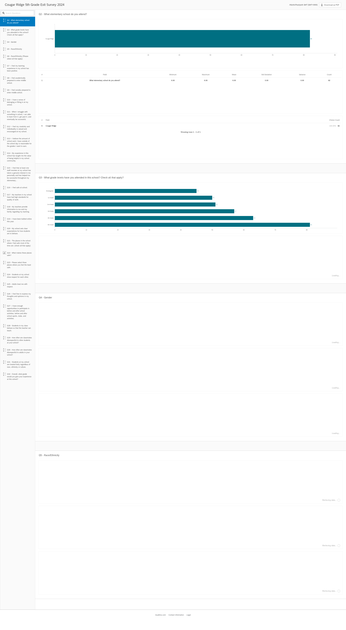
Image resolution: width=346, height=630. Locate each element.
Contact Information (176, 615)
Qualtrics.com (160, 615)
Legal (189, 615)
